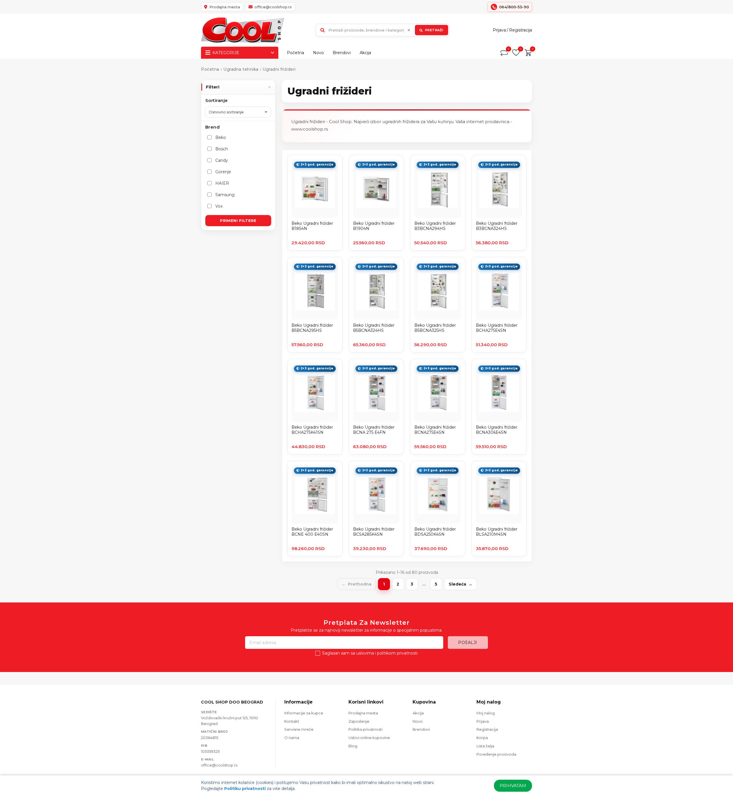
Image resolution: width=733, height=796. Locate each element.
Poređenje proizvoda (496, 754)
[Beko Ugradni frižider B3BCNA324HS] (499, 188)
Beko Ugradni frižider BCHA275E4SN (496, 328)
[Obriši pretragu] (409, 30)
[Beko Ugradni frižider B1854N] (315, 188)
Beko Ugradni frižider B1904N (374, 226)
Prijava (499, 30)
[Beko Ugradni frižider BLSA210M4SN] (499, 494)
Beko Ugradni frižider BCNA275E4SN (435, 430)
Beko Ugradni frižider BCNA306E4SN (496, 430)
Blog (352, 746)
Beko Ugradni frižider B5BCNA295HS (312, 328)
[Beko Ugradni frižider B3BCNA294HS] (437, 188)
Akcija (365, 52)
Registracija (520, 30)
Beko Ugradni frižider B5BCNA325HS (435, 328)
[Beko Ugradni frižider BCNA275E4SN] (437, 392)
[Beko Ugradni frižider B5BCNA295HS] (315, 290)
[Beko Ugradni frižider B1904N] (376, 188)
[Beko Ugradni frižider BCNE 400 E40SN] (315, 494)
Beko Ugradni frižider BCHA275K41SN (312, 430)
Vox (218, 206)
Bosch (221, 148)
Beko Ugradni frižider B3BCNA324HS (496, 226)
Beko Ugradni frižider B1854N (312, 226)
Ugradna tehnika (241, 69)
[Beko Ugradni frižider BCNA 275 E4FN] (376, 392)
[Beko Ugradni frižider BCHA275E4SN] (499, 290)
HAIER (222, 183)
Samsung (225, 194)
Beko (220, 137)
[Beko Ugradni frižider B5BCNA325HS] (437, 290)
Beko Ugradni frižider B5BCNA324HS (374, 328)
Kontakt (291, 721)
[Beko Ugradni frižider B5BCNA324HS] (376, 290)
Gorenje (223, 171)
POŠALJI (467, 642)
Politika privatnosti (365, 729)
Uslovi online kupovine (369, 737)
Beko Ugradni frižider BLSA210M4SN (496, 532)
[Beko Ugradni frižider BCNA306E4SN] (499, 392)
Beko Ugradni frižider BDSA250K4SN (435, 532)
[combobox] (382, 30)
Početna (295, 52)
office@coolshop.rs (219, 765)
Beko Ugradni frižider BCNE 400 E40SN (312, 532)
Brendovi (342, 52)
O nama (291, 737)
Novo (318, 52)
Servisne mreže (299, 729)
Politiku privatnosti (245, 788)
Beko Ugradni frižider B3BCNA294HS (435, 226)
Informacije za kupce (303, 713)
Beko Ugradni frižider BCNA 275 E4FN (374, 430)
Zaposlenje (358, 721)
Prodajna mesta (363, 713)
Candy (221, 160)
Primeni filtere (238, 220)
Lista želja (485, 746)
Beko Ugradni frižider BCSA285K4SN (374, 532)
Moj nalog (485, 713)
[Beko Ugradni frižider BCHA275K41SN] (315, 392)
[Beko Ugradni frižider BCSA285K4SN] (376, 494)
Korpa (482, 737)
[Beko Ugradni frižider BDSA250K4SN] (437, 494)
